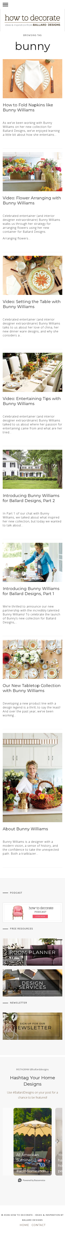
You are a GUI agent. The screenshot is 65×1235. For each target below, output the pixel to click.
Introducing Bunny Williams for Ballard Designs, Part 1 (31, 591)
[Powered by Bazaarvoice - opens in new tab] (31, 1180)
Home (24, 1225)
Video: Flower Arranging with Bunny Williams (32, 201)
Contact (39, 1225)
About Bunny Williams (25, 829)
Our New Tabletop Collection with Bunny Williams (32, 688)
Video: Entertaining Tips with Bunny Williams (32, 401)
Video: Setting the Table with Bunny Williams (32, 304)
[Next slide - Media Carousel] (57, 1141)
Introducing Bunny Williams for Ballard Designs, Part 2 (31, 498)
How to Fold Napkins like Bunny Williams (28, 108)
